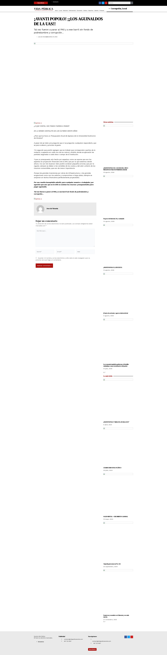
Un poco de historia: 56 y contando (113, 219)
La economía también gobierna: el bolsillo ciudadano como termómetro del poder (116, 365)
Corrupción (116, 8)
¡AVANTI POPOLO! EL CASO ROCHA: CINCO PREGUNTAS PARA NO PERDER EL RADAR (115, 169)
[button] (116, 37)
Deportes (90, 10)
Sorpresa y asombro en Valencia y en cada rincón (116, 616)
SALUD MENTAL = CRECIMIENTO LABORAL (115, 516)
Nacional (65, 10)
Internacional (72, 10)
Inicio (56, 10)
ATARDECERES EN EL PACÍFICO (112, 468)
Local (60, 10)
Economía (79, 10)
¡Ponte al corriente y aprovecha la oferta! (115, 313)
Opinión (96, 10)
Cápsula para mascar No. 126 (112, 564)
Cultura (85, 10)
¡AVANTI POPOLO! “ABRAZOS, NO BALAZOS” (116, 422)
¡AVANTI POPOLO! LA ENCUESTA (112, 267)
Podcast (102, 10)
